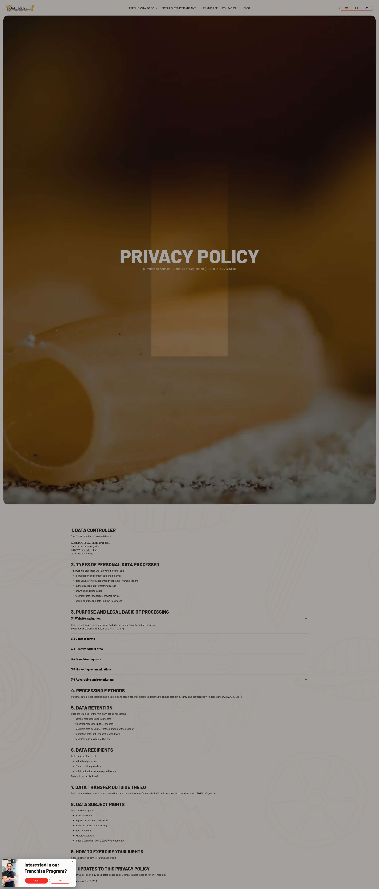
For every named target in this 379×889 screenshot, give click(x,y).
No (60, 880)
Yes (36, 880)
